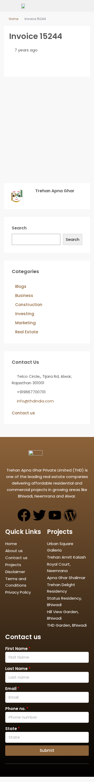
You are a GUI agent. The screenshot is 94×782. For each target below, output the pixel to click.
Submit (47, 750)
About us (14, 550)
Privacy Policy (18, 592)
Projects (13, 564)
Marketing (25, 323)
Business (24, 295)
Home (13, 19)
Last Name (16, 668)
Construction (28, 304)
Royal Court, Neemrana (58, 567)
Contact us (23, 413)
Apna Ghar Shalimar (66, 577)
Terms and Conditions (15, 582)
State (11, 728)
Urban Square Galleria (60, 547)
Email (10, 688)
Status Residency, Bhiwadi (64, 601)
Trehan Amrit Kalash (66, 557)
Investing (24, 313)
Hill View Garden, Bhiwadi (63, 615)
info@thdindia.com (35, 401)
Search (19, 228)
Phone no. (15, 708)
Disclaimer (15, 571)
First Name (16, 648)
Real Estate (26, 332)
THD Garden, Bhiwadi (67, 625)
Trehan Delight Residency (61, 588)
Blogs (20, 286)
